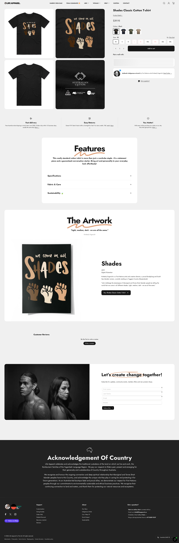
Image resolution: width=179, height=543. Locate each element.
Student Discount (41, 517)
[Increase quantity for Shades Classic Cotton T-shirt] (124, 48)
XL (140, 42)
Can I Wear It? (86, 514)
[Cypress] (131, 31)
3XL (155, 42)
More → (37, 127)
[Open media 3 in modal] (29, 84)
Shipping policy (30, 539)
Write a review (89, 343)
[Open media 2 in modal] (80, 33)
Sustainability (85, 520)
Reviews (38, 523)
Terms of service (22, 539)
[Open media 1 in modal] (29, 33)
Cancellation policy (49, 539)
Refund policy (7, 539)
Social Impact (86, 517)
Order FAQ (39, 514)
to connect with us (139, 509)
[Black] (116, 31)
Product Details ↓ (118, 15)
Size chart (172, 37)
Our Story (84, 509)
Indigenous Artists (87, 512)
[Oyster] (138, 31)
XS (116, 42)
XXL (148, 42)
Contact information (39, 539)
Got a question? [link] (145, 81)
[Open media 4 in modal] (80, 84)
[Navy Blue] (124, 31)
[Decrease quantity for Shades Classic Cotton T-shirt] (115, 48)
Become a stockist (41, 520)
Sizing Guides (40, 512)
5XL (170, 42)
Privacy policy (15, 539)
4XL (163, 42)
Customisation (40, 509)
